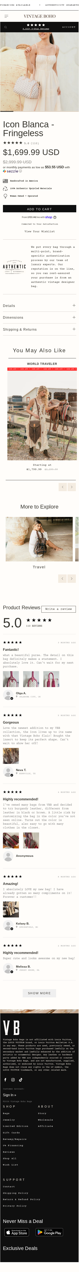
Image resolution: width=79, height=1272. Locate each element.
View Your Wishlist (40, 231)
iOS (16, 1232)
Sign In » (9, 1095)
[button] (39, 169)
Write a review (58, 609)
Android (49, 1232)
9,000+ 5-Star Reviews (36, 29)
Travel (39, 567)
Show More (39, 993)
